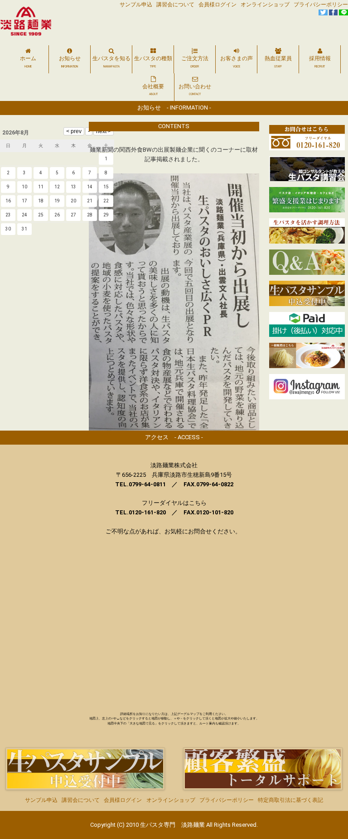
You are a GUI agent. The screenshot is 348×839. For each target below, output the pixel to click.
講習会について (175, 4)
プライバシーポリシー (321, 4)
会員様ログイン (217, 4)
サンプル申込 (136, 4)
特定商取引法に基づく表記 (290, 800)
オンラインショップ (265, 4)
